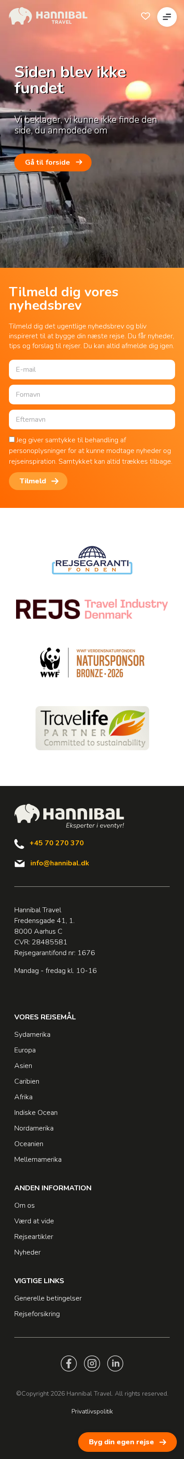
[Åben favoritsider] (145, 16)
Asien (23, 1066)
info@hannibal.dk (59, 863)
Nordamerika (34, 1128)
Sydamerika (32, 1034)
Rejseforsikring (37, 1314)
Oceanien (28, 1144)
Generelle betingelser (48, 1298)
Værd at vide (34, 1221)
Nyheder (27, 1252)
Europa (25, 1050)
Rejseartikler (33, 1237)
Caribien (26, 1081)
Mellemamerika (38, 1159)
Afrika (23, 1097)
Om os (24, 1205)
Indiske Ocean (36, 1113)
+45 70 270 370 (56, 843)
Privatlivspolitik (92, 1411)
